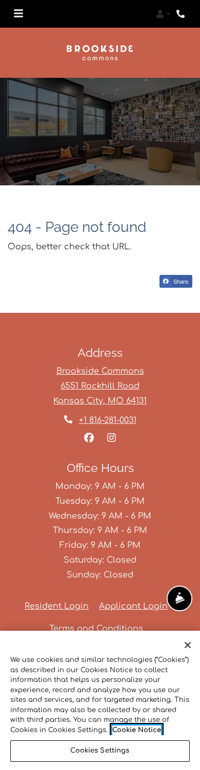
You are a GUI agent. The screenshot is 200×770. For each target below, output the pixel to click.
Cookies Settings (99, 750)
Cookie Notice (136, 730)
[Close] (187, 645)
